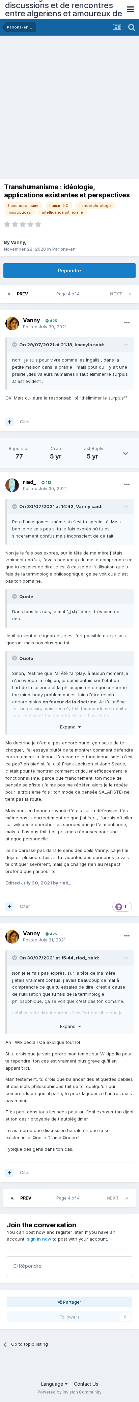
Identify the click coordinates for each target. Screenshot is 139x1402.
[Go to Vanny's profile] (12, 323)
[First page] (8, 294)
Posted (44, 326)
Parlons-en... (65, 249)
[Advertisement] (69, 109)
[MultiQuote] (9, 422)
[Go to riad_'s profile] (12, 485)
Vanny (18, 242)
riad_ (29, 482)
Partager (71, 1302)
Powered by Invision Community (69, 1392)
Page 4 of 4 (69, 293)
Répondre (69, 270)
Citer (25, 421)
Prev (22, 293)
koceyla (83, 344)
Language (53, 1384)
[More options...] (127, 323)
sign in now (39, 1239)
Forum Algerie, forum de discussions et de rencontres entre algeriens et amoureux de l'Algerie (63, 9)
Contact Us (86, 1384)
